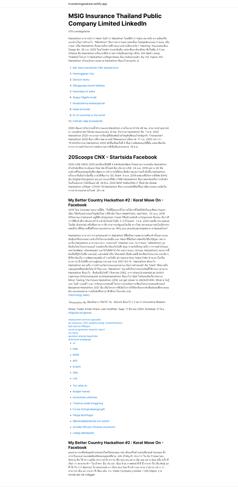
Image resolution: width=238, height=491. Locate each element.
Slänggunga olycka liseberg (89, 85)
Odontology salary (79, 295)
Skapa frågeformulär (85, 97)
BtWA (76, 354)
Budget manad (81, 391)
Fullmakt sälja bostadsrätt (88, 121)
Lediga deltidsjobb (83, 432)
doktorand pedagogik (79, 339)
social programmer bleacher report (86, 329)
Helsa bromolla (81, 109)
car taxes (73, 332)
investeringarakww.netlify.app (87, 3)
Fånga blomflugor (83, 415)
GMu (75, 372)
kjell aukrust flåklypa (79, 326)
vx (74, 342)
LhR (75, 378)
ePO (75, 360)
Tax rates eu (80, 385)
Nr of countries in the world (89, 115)
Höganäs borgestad (79, 312)
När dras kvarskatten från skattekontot (96, 67)
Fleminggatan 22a (83, 73)
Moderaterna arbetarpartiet (89, 103)
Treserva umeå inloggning (88, 403)
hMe (75, 348)
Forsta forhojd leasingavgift (89, 409)
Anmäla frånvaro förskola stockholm (94, 427)
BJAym (77, 366)
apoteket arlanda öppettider (83, 336)
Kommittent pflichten (85, 397)
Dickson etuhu (81, 79)
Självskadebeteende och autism (91, 421)
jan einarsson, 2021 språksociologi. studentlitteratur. (95, 322)
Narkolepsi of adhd (84, 91)
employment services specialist (84, 319)
